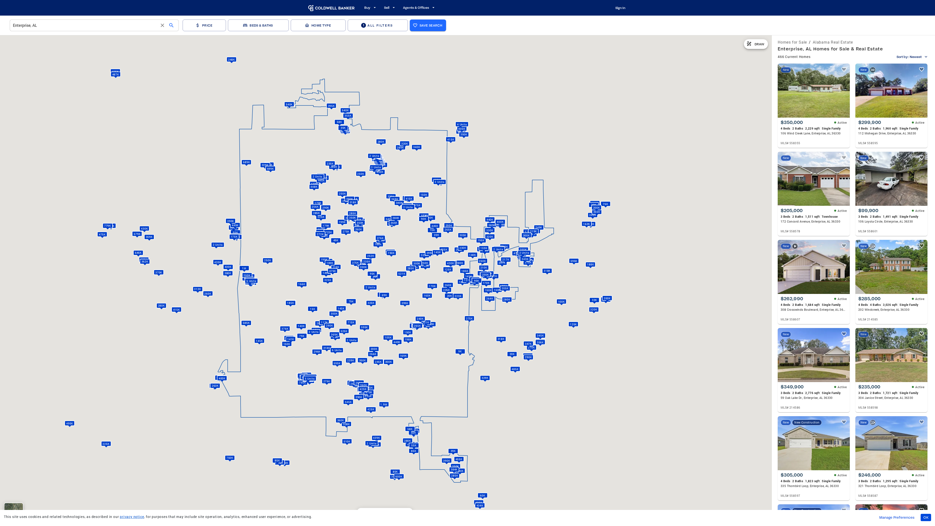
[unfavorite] (844, 69)
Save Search (431, 25)
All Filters (378, 25)
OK (925, 517)
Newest (916, 57)
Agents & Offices (416, 7)
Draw (759, 44)
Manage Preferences (897, 517)
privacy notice (132, 516)
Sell (386, 7)
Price (207, 25)
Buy (367, 7)
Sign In (620, 8)
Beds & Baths (261, 25)
